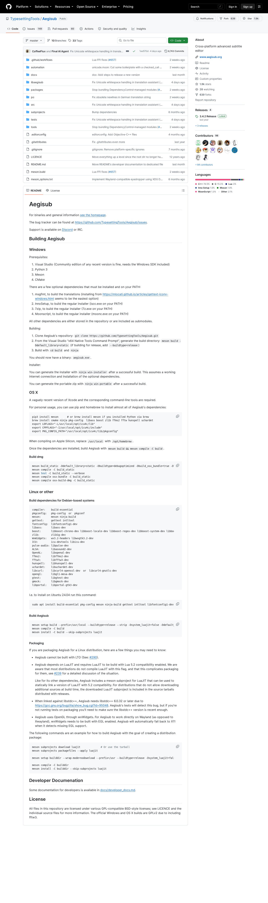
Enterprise (109, 6)
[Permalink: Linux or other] (26, 491)
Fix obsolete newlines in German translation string (121, 97)
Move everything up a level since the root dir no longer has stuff (130, 156)
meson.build (38, 171)
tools (34, 127)
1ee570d (143, 51)
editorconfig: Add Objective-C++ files (114, 134)
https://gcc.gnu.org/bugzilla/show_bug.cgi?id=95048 (71, 705)
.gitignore (36, 149)
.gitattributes (38, 141)
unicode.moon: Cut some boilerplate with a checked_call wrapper (131, 67)
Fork (229, 18)
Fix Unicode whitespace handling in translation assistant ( (104, 51)
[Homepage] (9, 6)
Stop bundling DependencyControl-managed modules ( (125, 89)
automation (37, 67)
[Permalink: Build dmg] (26, 456)
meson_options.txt (42, 179)
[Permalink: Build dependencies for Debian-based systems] (26, 500)
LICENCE (36, 156)
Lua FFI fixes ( (100, 59)
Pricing (128, 6)
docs (34, 74)
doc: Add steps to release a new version (116, 74)
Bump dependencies (104, 112)
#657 (112, 59)
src (33, 104)
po (32, 97)
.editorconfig (38, 134)
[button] (177, 416)
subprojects (38, 112)
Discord (67, 229)
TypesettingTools (25, 19)
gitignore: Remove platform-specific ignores (118, 149)
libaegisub (37, 82)
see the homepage (93, 215)
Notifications (206, 18)
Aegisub (49, 19)
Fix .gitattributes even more (108, 141)
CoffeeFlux (39, 51)
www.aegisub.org (211, 56)
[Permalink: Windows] (26, 249)
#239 (57, 673)
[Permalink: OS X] (26, 392)
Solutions (41, 6)
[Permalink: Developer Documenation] (26, 780)
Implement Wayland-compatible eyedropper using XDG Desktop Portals (135, 179)
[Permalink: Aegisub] (26, 204)
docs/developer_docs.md (117, 790)
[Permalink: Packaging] (26, 643)
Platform (22, 6)
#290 (93, 657)
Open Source (86, 6)
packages (37, 89)
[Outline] (183, 190)
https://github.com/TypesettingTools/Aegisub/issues (111, 222)
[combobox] (143, 40)
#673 (161, 89)
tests (34, 119)
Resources (62, 6)
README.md (38, 164)
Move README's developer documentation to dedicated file (127, 164)
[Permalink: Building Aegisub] (26, 238)
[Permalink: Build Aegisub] (26, 615)
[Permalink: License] (26, 799)
